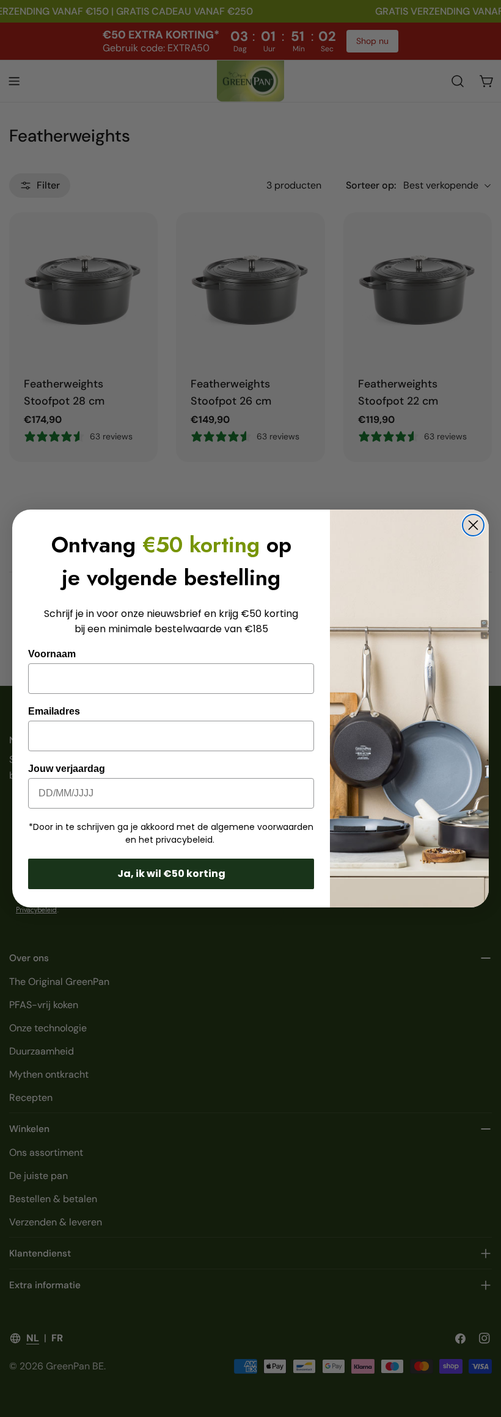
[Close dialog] (473, 525)
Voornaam (52, 654)
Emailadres (54, 711)
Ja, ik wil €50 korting (171, 874)
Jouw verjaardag (66, 768)
